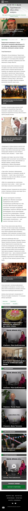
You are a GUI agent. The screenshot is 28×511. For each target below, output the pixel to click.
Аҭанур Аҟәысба (6, 303)
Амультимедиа (11, 498)
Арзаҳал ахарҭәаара (14, 487)
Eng (10, 5)
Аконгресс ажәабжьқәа (14, 500)
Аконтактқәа (18, 495)
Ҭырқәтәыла (11, 20)
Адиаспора (4, 20)
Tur (13, 5)
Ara (20, 5)
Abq (18, 5)
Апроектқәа (19, 498)
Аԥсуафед (15, 303)
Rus (8, 5)
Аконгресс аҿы (10, 495)
